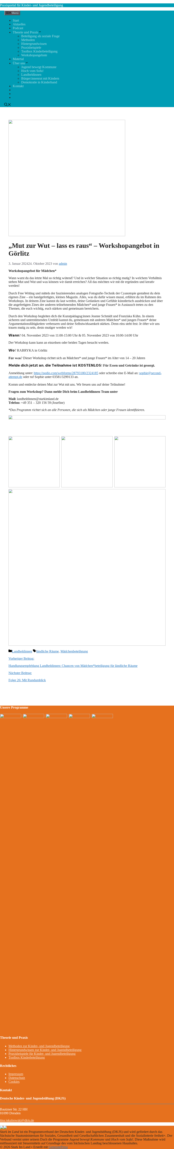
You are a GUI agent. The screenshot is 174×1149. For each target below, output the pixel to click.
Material (18, 59)
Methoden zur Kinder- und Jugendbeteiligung (39, 1046)
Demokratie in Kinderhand (39, 82)
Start (16, 20)
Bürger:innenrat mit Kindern (40, 78)
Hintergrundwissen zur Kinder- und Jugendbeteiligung (44, 1050)
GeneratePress (58, 1147)
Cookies (14, 1081)
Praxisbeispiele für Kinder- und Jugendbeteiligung (42, 1053)
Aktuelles (19, 24)
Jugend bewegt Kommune (38, 67)
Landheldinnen (31, 74)
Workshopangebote (34, 55)
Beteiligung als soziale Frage (40, 36)
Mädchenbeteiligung (74, 651)
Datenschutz (16, 1078)
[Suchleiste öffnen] (7, 105)
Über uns (19, 63)
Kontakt (18, 86)
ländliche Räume (47, 651)
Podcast (18, 28)
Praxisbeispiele (31, 47)
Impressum (15, 1074)
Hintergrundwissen (34, 44)
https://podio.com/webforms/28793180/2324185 (66, 373)
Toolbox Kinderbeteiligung (39, 51)
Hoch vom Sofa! (32, 71)
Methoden (28, 40)
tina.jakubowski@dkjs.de (17, 1120)
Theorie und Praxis (25, 32)
